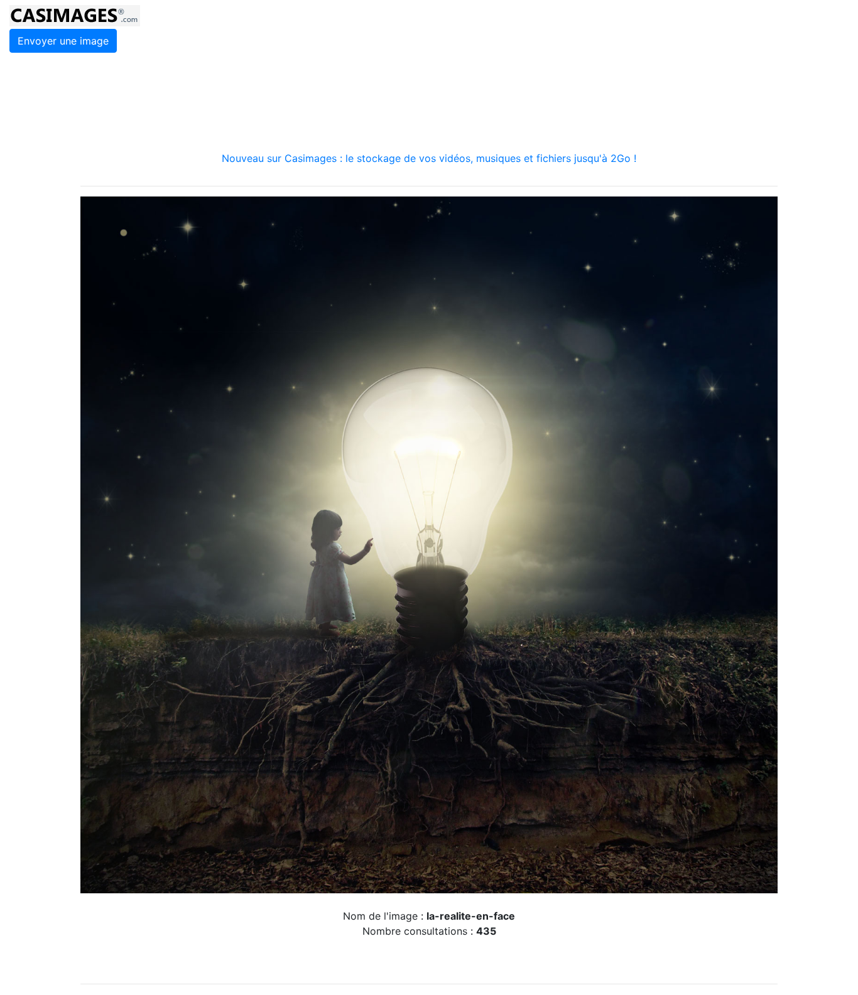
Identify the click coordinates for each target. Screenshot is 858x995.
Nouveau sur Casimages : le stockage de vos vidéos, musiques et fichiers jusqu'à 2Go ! (429, 158)
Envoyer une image (63, 41)
